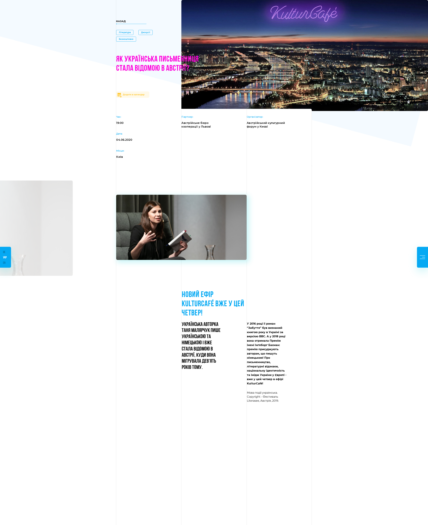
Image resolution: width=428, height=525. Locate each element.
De (4, 252)
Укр (5, 257)
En (4, 263)
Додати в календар (133, 94)
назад (121, 21)
